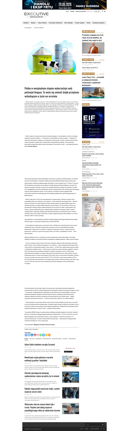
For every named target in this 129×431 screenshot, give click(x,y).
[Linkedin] (104, 11)
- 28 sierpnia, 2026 (93, 149)
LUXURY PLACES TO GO (88, 74)
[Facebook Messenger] (43, 335)
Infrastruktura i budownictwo (88, 151)
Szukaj (95, 11)
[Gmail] (37, 335)
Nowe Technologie (68, 23)
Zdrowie (88, 23)
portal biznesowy (46, 338)
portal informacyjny (56, 338)
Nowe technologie (68, 395)
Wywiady (33, 23)
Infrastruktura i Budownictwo (55, 23)
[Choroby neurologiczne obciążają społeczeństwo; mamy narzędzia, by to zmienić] (70, 377)
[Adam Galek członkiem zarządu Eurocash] (70, 348)
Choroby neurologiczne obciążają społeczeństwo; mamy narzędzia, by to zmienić (42, 374)
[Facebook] (102, 11)
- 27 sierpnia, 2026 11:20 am (87, 69)
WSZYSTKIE (102, 59)
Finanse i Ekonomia (42, 23)
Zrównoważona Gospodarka (98, 23)
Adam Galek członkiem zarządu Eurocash (40, 344)
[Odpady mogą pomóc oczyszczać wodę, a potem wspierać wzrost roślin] (70, 392)
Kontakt (72, 11)
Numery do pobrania (81, 11)
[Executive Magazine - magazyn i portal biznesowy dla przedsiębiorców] (36, 16)
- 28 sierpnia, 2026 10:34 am (87, 64)
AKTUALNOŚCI (86, 142)
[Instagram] (34, 335)
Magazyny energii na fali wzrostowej (44, 324)
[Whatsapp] (40, 335)
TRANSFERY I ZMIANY (88, 60)
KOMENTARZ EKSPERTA (88, 31)
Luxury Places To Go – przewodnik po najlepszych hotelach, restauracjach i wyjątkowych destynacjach (93, 81)
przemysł (65, 338)
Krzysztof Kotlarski (86, 149)
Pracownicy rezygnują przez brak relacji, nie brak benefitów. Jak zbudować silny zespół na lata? (92, 38)
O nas (67, 11)
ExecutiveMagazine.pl (36, 429)
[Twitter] (29, 335)
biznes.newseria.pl (33, 329)
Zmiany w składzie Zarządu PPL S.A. (90, 68)
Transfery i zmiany (68, 351)
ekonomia (32, 338)
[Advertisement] (52, 124)
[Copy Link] (46, 335)
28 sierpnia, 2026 (28, 347)
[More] (49, 335)
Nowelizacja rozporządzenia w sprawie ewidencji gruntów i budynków (39, 359)
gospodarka (38, 338)
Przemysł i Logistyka (79, 23)
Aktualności (26, 23)
